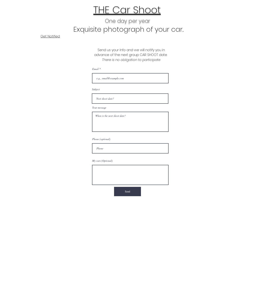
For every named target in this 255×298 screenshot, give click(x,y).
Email (95, 69)
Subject (96, 89)
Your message (99, 107)
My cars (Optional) (102, 160)
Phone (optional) (101, 139)
